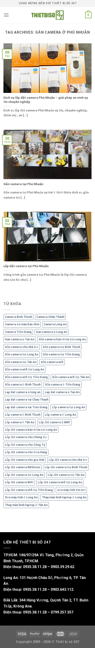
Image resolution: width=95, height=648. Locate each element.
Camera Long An (55, 324)
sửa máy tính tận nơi (71, 490)
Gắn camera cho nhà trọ (21, 347)
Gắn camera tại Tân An (20, 362)
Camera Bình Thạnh (18, 317)
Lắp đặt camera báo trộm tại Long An (31, 429)
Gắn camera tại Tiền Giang (61, 354)
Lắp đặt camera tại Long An (24, 475)
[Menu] (6, 15)
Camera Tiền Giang (18, 332)
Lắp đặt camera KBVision (22, 467)
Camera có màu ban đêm (22, 324)
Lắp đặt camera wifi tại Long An (60, 482)
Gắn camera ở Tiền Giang (62, 384)
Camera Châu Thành (50, 317)
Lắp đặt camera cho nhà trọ (68, 460)
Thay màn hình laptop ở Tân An (26, 505)
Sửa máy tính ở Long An (21, 497)
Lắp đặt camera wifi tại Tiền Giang (29, 490)
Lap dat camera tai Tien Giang (26, 407)
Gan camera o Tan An (19, 339)
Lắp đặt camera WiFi (19, 482)
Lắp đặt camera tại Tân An (66, 475)
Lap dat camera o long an (22, 392)
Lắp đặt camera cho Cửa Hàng (26, 452)
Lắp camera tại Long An (68, 407)
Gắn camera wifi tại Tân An (70, 377)
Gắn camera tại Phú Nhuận (23, 184)
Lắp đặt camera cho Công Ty (25, 444)
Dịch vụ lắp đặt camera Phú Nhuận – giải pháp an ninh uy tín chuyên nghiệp (45, 100)
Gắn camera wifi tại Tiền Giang (26, 377)
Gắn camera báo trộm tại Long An (62, 339)
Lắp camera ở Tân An (19, 422)
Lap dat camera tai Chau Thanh (26, 399)
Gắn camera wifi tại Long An (24, 369)
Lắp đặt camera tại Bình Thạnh (66, 467)
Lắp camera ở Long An (60, 414)
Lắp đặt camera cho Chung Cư (26, 437)
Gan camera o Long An (51, 332)
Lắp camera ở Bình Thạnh (22, 414)
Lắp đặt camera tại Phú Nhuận (26, 266)
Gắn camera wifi (52, 362)
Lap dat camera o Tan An (62, 392)
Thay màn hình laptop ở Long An (64, 497)
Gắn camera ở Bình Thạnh (23, 384)
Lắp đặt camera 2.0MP (54, 422)
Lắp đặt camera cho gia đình (24, 460)
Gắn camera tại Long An (21, 354)
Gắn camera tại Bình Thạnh (61, 347)
